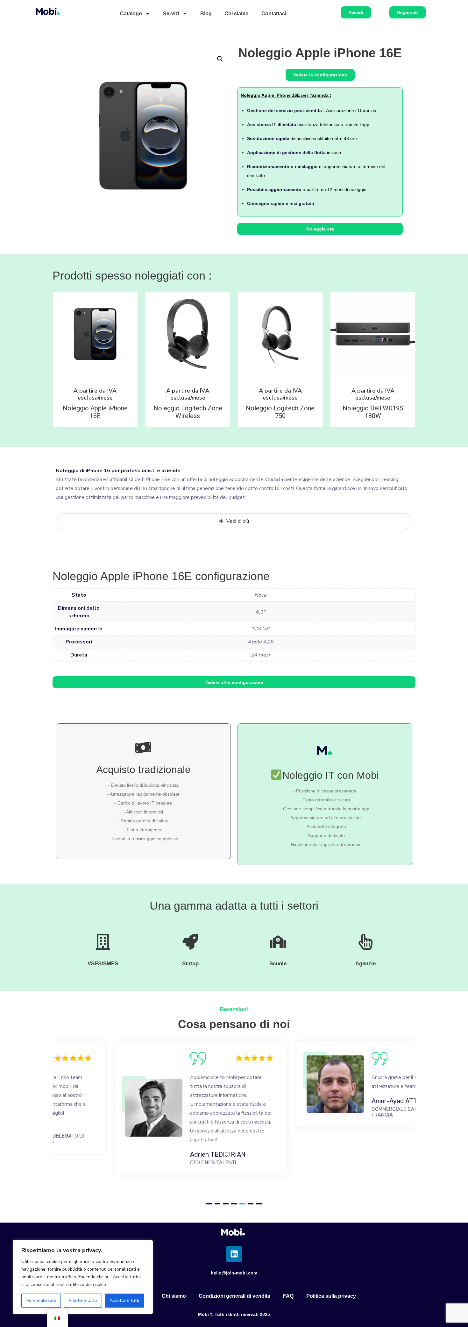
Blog (206, 13)
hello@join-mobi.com (234, 1272)
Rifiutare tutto (83, 1300)
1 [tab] (209, 1203)
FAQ (288, 1296)
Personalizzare (41, 1300)
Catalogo (131, 13)
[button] (220, 59)
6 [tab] (250, 1203)
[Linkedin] (234, 1254)
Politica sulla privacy (331, 1296)
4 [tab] (234, 1203)
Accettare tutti (124, 1300)
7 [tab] (259, 1203)
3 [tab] (226, 1203)
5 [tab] (242, 1203)
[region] (83, 1277)
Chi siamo (236, 13)
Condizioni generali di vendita (234, 1296)
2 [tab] (217, 1203)
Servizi (171, 13)
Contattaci (273, 13)
